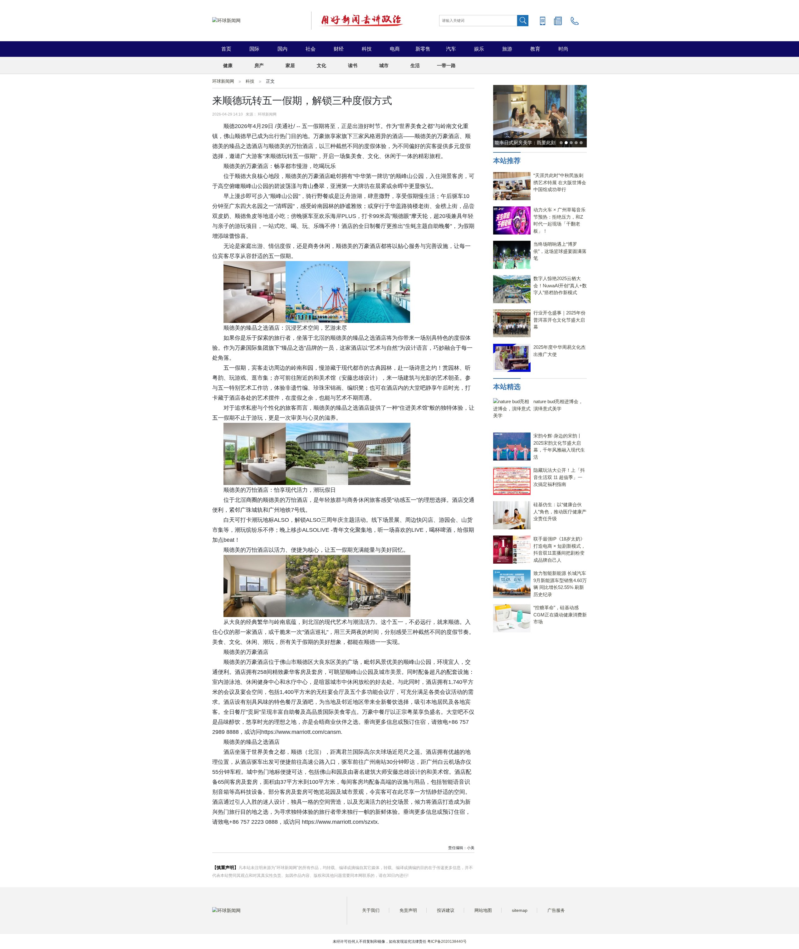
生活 (415, 65)
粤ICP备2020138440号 (447, 941)
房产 (259, 65)
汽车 (451, 49)
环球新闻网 (223, 81)
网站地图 (483, 910)
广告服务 (556, 910)
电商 (395, 49)
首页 (226, 49)
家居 (290, 65)
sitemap (519, 910)
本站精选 (507, 387)
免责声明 (408, 910)
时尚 (563, 49)
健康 (228, 65)
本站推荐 (507, 161)
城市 (384, 65)
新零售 (422, 49)
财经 (339, 49)
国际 (254, 49)
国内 (282, 49)
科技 (367, 49)
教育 (535, 49)
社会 (311, 49)
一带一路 (446, 65)
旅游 (507, 49)
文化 (321, 65)
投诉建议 (445, 910)
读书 (352, 65)
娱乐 (479, 49)
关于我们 (371, 910)
